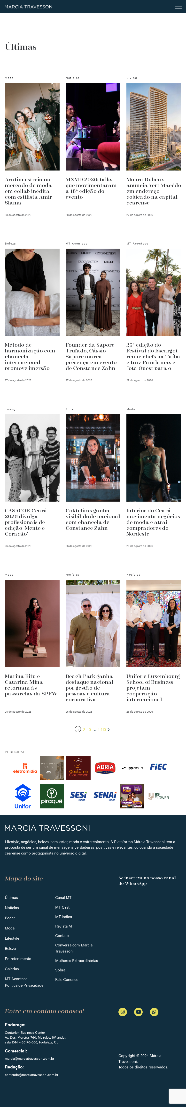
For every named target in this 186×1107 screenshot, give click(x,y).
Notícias (12, 907)
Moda (10, 928)
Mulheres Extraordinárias (76, 960)
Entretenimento (18, 958)
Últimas (11, 897)
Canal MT (63, 897)
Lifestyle (12, 938)
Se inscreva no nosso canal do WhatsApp (147, 880)
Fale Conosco (66, 979)
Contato (62, 935)
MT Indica (63, 916)
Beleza (10, 948)
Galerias (12, 968)
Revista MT (64, 926)
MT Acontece (16, 978)
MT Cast (62, 907)
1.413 (102, 729)
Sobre (60, 970)
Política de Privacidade (24, 985)
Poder (10, 917)
